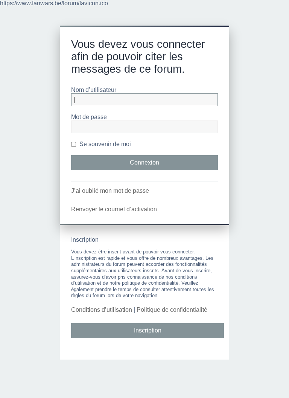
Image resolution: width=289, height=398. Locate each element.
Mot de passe (89, 117)
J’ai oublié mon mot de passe (110, 191)
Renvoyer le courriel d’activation (114, 209)
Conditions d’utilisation (101, 310)
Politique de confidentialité (172, 310)
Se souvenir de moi (104, 144)
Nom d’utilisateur (93, 90)
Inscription (147, 330)
